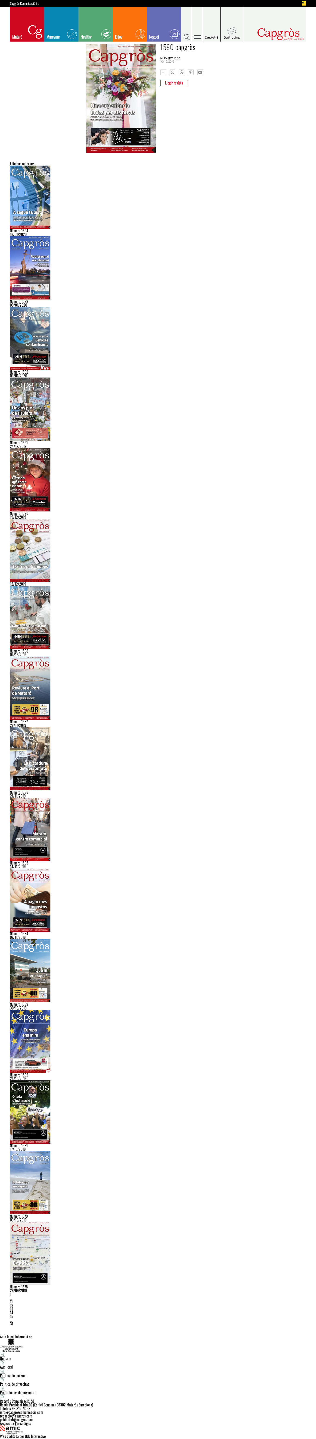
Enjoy (118, 37)
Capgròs (271, 34)
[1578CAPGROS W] (158, 1253)
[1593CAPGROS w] (158, 267)
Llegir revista (174, 83)
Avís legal (6, 1367)
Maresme (53, 37)
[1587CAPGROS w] (158, 688)
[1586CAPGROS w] (158, 758)
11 (11, 1301)
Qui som (5, 1358)
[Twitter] (172, 72)
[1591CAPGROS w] (158, 409)
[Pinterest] (191, 72)
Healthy (86, 37)
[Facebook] (163, 72)
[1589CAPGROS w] (158, 550)
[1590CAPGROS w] (158, 479)
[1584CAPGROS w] (158, 900)
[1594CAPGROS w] (158, 197)
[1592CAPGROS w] (158, 338)
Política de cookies (13, 1375)
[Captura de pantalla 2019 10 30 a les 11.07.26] (158, 970)
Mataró (17, 37)
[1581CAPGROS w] (158, 1112)
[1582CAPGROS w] (158, 1041)
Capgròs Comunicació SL (24, 3)
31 (11, 1324)
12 (11, 1305)
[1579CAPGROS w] (158, 1182)
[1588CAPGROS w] (158, 617)
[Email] (200, 72)
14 (11, 1312)
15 (11, 1316)
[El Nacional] (304, 3)
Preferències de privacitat (18, 1392)
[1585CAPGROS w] (158, 829)
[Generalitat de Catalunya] (158, 1345)
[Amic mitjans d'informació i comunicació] (158, 1429)
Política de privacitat (14, 1384)
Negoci (154, 37)
